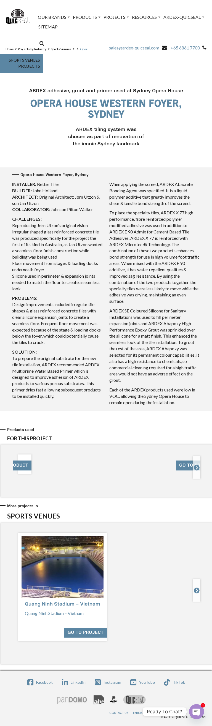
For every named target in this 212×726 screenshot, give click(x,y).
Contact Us (118, 712)
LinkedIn (78, 682)
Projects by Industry (32, 49)
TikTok (179, 682)
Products (85, 17)
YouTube (147, 682)
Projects (115, 17)
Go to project (86, 632)
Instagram (112, 682)
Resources (145, 17)
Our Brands (52, 17)
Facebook (44, 682)
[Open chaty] (196, 711)
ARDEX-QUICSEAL (182, 17)
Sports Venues (61, 49)
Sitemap (48, 26)
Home (10, 49)
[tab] (106, 434)
